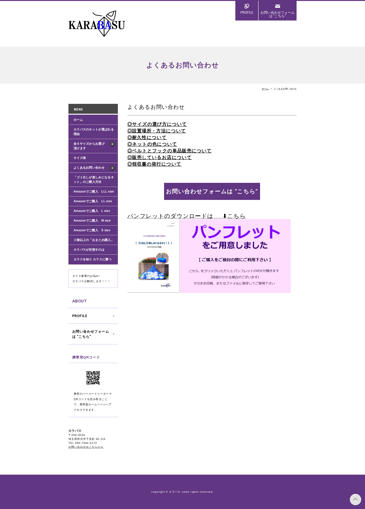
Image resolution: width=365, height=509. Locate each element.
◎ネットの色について (152, 144)
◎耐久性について (147, 137)
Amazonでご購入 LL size (93, 201)
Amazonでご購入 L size (92, 210)
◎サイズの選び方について (157, 124)
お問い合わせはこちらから (86, 446)
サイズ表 (80, 157)
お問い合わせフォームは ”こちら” (277, 14)
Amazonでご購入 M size (92, 220)
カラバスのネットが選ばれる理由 (94, 132)
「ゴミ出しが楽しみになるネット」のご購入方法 (94, 179)
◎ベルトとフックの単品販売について (169, 150)
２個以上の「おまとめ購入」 (94, 239)
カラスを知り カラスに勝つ (93, 259)
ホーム (265, 89)
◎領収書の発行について (154, 164)
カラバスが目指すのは (89, 249)
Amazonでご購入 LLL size (94, 191)
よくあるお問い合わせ (89, 167)
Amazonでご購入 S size (92, 230)
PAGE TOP (355, 499)
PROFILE (246, 12)
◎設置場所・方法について (156, 130)
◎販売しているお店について (159, 157)
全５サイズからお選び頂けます (89, 146)
